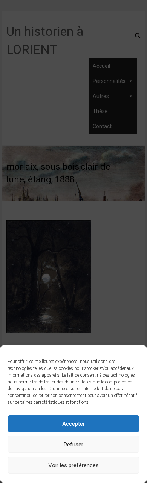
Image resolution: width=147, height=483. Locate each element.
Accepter (73, 423)
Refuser (73, 444)
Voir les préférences (73, 465)
